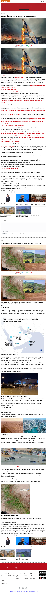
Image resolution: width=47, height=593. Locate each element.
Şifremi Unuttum (4, 583)
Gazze (5, 192)
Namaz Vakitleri (19, 573)
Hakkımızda (11, 591)
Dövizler (25, 573)
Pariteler (26, 578)
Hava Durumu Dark (4, 572)
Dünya (6, 535)
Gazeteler (32, 576)
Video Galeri (32, 573)
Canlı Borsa (18, 572)
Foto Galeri (32, 572)
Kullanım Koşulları (31, 591)
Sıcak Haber (32, 578)
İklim (9, 535)
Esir (2, 192)
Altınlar (25, 572)
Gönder (4, 233)
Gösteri (9, 192)
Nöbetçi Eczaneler (11, 575)
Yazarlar (32, 575)
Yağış (13, 535)
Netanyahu (17, 192)
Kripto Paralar (27, 576)
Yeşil (16, 535)
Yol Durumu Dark (4, 573)
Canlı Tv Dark (10, 572)
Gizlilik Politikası (19, 591)
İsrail (13, 192)
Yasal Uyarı (36, 591)
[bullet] (17, 233)
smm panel (18, 578)
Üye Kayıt (2, 581)
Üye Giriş (2, 580)
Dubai (2, 535)
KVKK (26, 591)
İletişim (15, 591)
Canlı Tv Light (3, 575)
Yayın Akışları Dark (11, 573)
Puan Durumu (18, 575)
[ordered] (15, 233)
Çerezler (23, 591)
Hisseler (25, 575)
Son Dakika (10, 576)
